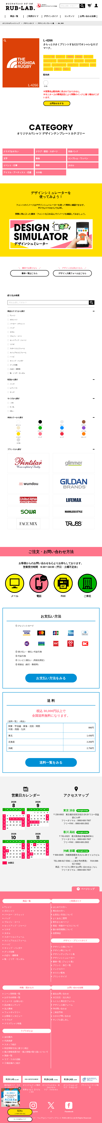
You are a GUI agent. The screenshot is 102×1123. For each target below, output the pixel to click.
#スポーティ (73, 65)
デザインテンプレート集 (64, 954)
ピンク (40, 437)
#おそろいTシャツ (65, 61)
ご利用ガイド (75, 901)
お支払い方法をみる (51, 678)
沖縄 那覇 (69, 850)
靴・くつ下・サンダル (17, 373)
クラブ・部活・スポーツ (47, 151)
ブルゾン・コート (16, 336)
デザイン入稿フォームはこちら (72, 273)
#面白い (58, 69)
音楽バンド (73, 151)
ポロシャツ (13, 320)
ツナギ (12, 344)
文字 (5, 158)
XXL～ (12, 411)
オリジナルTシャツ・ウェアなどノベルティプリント (41, 1118)
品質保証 (57, 933)
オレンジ (83, 437)
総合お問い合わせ (61, 994)
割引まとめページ (61, 922)
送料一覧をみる (51, 762)
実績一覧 (8, 1056)
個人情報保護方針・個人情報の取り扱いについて (26, 1052)
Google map (82, 810)
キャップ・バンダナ (16, 361)
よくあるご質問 (60, 918)
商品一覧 (14, 16)
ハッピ (12, 357)
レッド (62, 437)
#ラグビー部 (49, 57)
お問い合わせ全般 (88, 16)
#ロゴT (47, 65)
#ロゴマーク (90, 61)
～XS (11, 403)
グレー (62, 425)
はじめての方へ (60, 907)
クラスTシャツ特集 (13, 1023)
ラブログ (8, 1020)
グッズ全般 (13, 365)
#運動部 (70, 57)
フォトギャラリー (12, 1012)
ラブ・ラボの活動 (12, 1059)
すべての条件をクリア (20, 1119)
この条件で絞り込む (20, 1111)
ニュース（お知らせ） (14, 1001)
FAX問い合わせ (60, 1009)
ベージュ (18, 431)
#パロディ (84, 65)
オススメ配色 (59, 973)
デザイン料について (62, 950)
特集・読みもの (27, 988)
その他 (18, 443)
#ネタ (93, 65)
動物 (38, 158)
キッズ (12, 392)
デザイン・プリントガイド (75, 940)
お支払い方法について (63, 915)
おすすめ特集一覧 (12, 997)
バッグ (12, 328)
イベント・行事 (10, 165)
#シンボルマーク (59, 65)
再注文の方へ (59, 911)
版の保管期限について (63, 929)
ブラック (40, 425)
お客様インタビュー (13, 1016)
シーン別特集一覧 (12, 994)
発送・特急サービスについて (66, 926)
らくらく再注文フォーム (64, 1001)
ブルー (62, 431)
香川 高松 (69, 832)
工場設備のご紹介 (12, 1063)
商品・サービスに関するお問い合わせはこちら (76, 867)
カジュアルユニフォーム (18, 352)
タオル (12, 332)
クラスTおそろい (11, 151)
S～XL (12, 407)
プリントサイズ (60, 976)
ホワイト (18, 425)
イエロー (18, 437)
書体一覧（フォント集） (64, 962)
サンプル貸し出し (61, 1020)
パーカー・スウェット (17, 324)
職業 (38, 165)
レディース (13, 388)
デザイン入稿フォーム (63, 1005)
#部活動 (79, 57)
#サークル (88, 57)
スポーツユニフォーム (17, 348)
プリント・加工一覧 (62, 965)
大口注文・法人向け (62, 997)
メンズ (12, 384)
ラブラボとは (27, 1031)
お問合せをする (57, 103)
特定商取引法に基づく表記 (16, 1048)
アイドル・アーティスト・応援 (17, 172)
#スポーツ (60, 57)
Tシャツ (12, 315)
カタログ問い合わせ (62, 1016)
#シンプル (79, 61)
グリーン (40, 431)
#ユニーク (48, 69)
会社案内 (8, 1037)
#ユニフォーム (50, 61)
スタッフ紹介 (10, 1044)
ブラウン (83, 425)
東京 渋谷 (69, 810)
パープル (83, 431)
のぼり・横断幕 (15, 369)
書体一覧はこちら (30, 273)
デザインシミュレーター (64, 958)
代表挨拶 (8, 1041)
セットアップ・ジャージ (18, 340)
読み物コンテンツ (12, 1005)
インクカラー (59, 969)
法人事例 (8, 1009)
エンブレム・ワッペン (78, 158)
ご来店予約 (58, 1012)
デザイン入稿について (63, 947)
